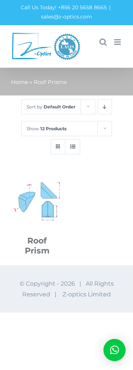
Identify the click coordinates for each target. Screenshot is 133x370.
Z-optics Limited (86, 294)
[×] (114, 350)
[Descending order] (105, 106)
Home (19, 81)
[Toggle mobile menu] (118, 42)
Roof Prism (37, 246)
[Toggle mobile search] (103, 42)
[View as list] (72, 146)
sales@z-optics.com (66, 16)
